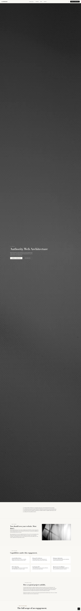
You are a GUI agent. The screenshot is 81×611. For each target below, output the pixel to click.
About (41, 1)
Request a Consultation (75, 1)
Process (37, 1)
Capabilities (31, 1)
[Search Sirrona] (69, 1)
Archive (45, 1)
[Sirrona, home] (4, 1)
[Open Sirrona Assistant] (79, 609)
